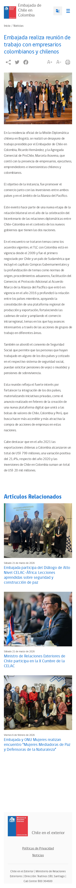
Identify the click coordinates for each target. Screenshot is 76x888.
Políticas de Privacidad (38, 848)
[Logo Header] (10, 12)
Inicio (7, 26)
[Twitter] (17, 62)
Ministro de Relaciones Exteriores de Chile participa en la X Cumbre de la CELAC (34, 661)
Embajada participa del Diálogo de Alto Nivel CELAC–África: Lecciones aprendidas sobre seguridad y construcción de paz (37, 575)
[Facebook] (25, 62)
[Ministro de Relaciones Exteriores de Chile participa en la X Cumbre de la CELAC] (38, 619)
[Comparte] (8, 62)
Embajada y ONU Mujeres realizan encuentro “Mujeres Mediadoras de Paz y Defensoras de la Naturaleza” (37, 745)
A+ (49, 62)
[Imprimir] (67, 62)
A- (58, 62)
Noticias (18, 26)
